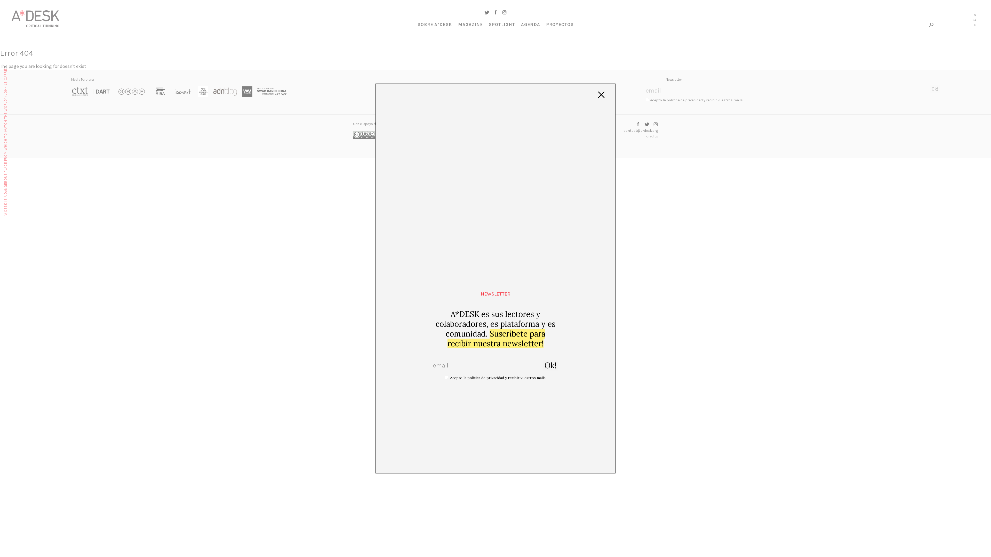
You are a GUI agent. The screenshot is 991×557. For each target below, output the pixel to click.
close (601, 95)
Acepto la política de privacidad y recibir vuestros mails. (498, 377)
